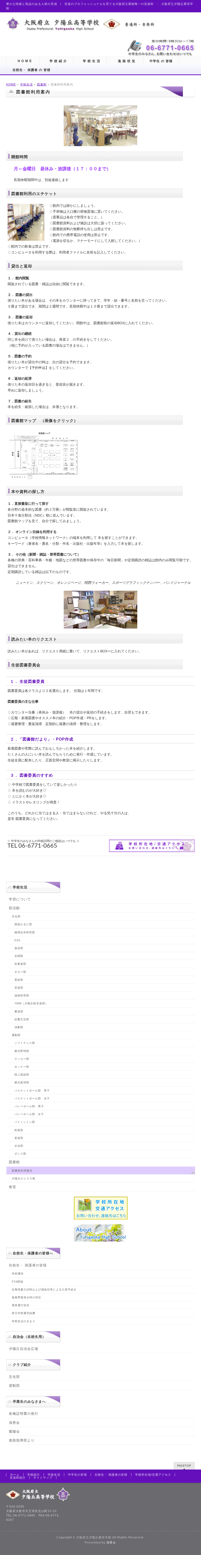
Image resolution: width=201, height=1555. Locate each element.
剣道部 (18, 1130)
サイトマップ (42, 1477)
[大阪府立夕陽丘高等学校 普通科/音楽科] (80, 26)
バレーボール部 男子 (29, 1106)
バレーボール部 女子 (29, 1114)
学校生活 (26, 84)
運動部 (16, 1035)
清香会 (14, 1423)
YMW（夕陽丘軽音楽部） (31, 1003)
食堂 (12, 1187)
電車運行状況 (20, 1305)
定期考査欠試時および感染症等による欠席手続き (44, 1289)
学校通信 (18, 1273)
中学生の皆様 (77, 1474)
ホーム (15, 1474)
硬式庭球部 (21, 1082)
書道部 (18, 1011)
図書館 (42, 84)
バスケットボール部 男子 (32, 1090)
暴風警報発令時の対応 (26, 1297)
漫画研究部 (21, 995)
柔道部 (18, 1137)
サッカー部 (23, 1058)
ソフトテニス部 (24, 1042)
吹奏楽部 (20, 963)
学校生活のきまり (23, 1321)
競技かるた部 (23, 924)
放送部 (18, 948)
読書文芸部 (21, 1019)
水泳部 (18, 1145)
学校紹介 (33, 1474)
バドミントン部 (24, 1122)
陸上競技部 (21, 1074)
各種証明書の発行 (23, 1413)
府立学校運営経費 (23, 1313)
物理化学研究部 (24, 932)
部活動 (14, 908)
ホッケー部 (21, 1066)
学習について (20, 899)
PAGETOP (184, 1465)
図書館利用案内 (22, 1170)
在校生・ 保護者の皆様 (28, 1265)
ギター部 (20, 971)
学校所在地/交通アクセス (153, 1474)
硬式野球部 (21, 1051)
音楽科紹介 (18, 1477)
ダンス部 (20, 1153)
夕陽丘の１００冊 (23, 1178)
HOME (11, 84)
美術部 (18, 979)
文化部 (16, 916)
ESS (17, 940)
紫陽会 (14, 1431)
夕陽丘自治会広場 (23, 1349)
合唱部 (18, 955)
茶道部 (18, 987)
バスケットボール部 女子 (32, 1098)
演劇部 (18, 1027)
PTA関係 (17, 1281)
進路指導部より (22, 1440)
